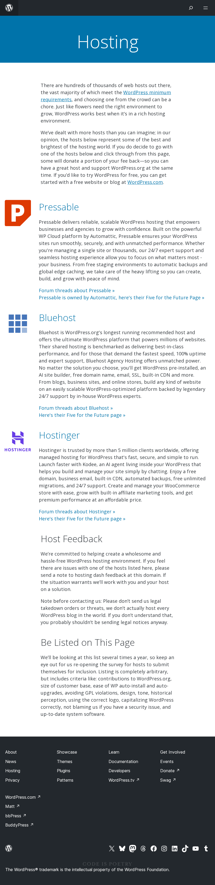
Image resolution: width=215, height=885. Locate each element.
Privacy (12, 780)
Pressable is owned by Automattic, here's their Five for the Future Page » (121, 297)
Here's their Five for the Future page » (82, 415)
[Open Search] (191, 8)
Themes (64, 761)
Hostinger (59, 435)
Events (167, 761)
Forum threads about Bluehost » (76, 408)
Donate (170, 770)
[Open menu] (206, 8)
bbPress (15, 815)
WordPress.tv (124, 780)
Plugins (63, 770)
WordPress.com (145, 182)
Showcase (67, 752)
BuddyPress (19, 825)
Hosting (107, 41)
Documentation (123, 761)
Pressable (59, 206)
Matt (12, 806)
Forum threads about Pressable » (77, 290)
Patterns (65, 780)
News (10, 761)
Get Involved (172, 752)
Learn (114, 752)
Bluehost (57, 317)
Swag (168, 780)
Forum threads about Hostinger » (77, 511)
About (11, 752)
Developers (119, 770)
